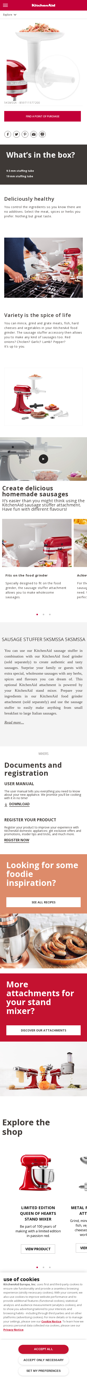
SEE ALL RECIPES (44, 902)
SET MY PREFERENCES (43, 1370)
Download (19, 804)
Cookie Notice (51, 1321)
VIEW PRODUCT (38, 1249)
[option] (36, 565)
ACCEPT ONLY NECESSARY (43, 1360)
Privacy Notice (13, 1330)
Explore (7, 14)
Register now (16, 840)
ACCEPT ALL (43, 1349)
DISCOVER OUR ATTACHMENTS (43, 1030)
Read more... (14, 722)
